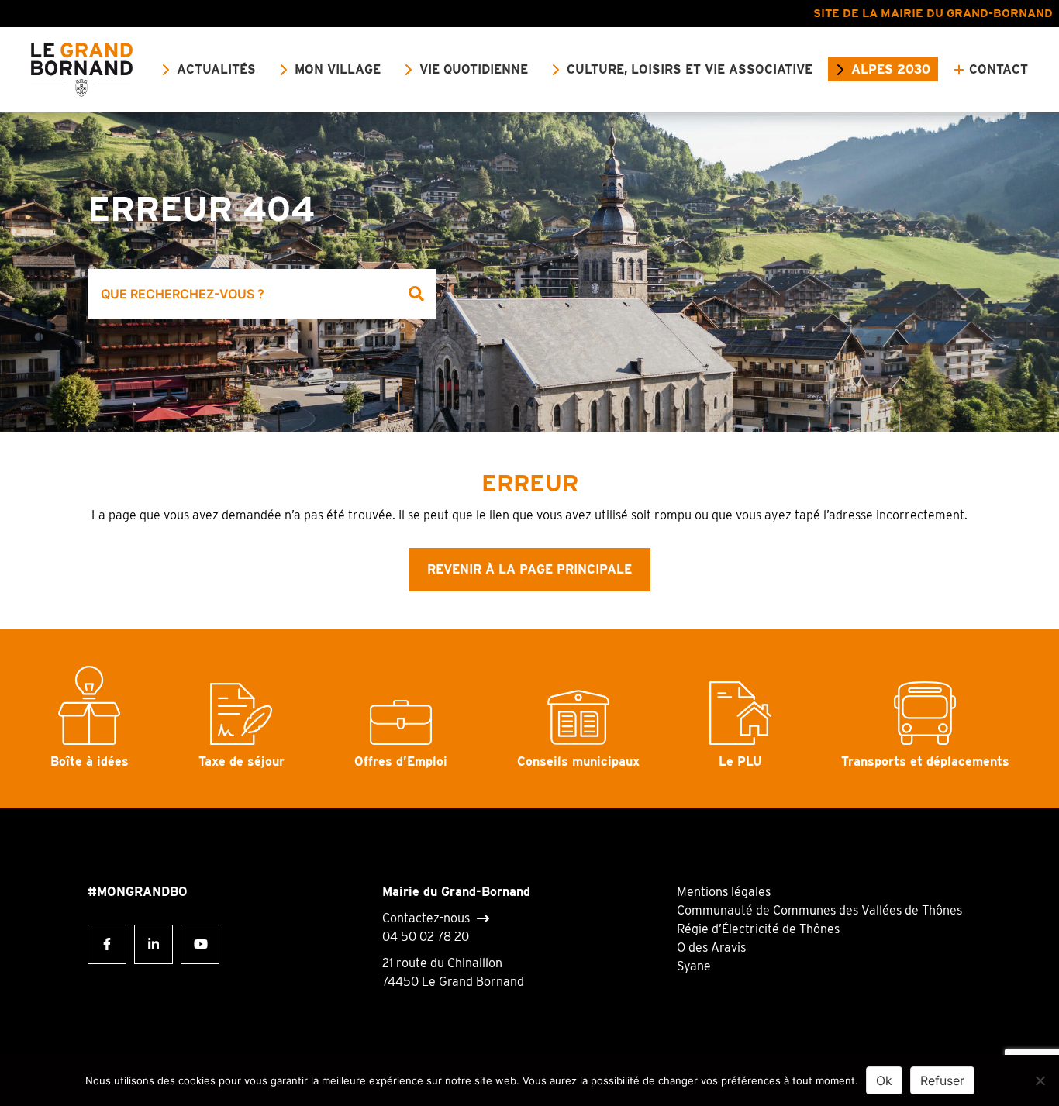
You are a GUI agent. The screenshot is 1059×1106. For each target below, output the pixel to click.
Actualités (216, 69)
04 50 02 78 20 (425, 936)
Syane (694, 966)
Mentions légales (724, 891)
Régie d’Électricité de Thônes (758, 929)
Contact (998, 69)
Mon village (338, 69)
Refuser (942, 1080)
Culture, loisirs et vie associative (689, 69)
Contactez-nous (426, 918)
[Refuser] (1039, 1080)
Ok (884, 1080)
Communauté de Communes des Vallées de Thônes (819, 910)
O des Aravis (711, 947)
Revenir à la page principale (529, 569)
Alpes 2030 (890, 69)
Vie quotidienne (473, 69)
